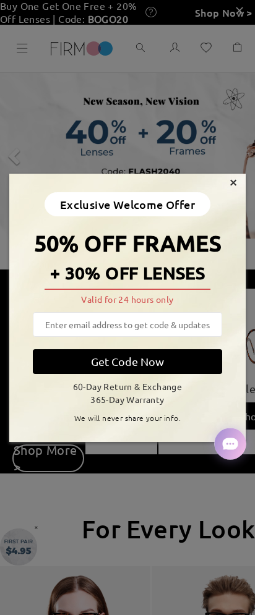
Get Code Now (127, 361)
